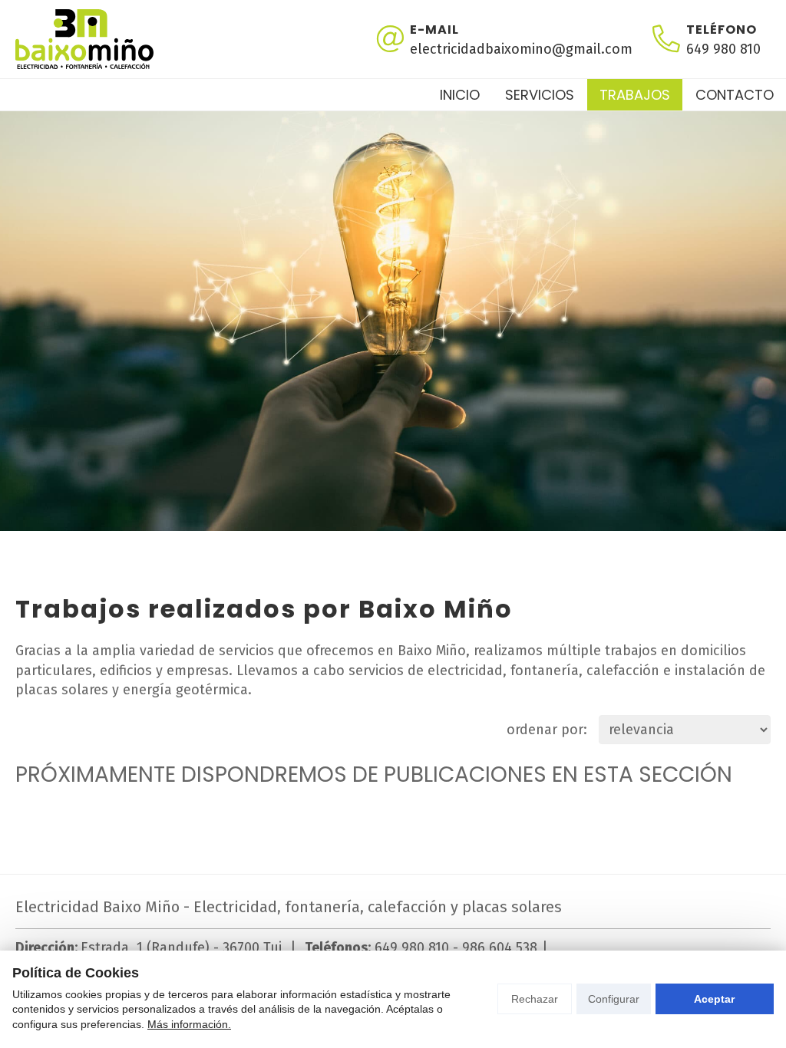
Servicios (539, 94)
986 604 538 (499, 947)
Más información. (189, 1024)
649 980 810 (412, 947)
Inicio (460, 94)
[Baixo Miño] (84, 39)
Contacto (734, 94)
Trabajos (634, 94)
